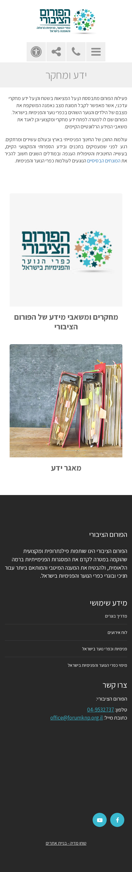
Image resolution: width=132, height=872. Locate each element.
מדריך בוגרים (116, 616)
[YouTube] (100, 820)
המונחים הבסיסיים (103, 160)
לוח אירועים (117, 632)
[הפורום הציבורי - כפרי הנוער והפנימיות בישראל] (66, 21)
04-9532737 (100, 709)
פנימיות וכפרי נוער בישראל (104, 649)
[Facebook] (117, 820)
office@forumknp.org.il (76, 717)
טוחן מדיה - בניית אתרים (66, 843)
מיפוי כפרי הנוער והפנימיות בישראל (97, 665)
